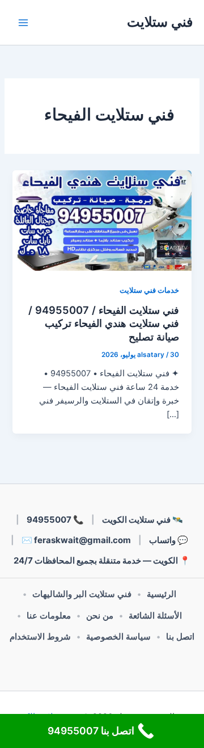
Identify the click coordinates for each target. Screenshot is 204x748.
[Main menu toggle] (23, 23)
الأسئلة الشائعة (155, 616)
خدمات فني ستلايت (149, 290)
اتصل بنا (180, 637)
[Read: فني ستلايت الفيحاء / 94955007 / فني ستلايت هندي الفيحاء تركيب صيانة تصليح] (101, 220)
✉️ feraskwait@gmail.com (76, 540)
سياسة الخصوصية (118, 637)
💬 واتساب (168, 540)
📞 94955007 (55, 519)
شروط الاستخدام (40, 637)
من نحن (99, 616)
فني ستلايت (160, 22)
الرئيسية (161, 594)
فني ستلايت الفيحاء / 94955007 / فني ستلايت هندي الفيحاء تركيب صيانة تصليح (103, 323)
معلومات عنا (49, 616)
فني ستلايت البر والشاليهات (81, 594)
